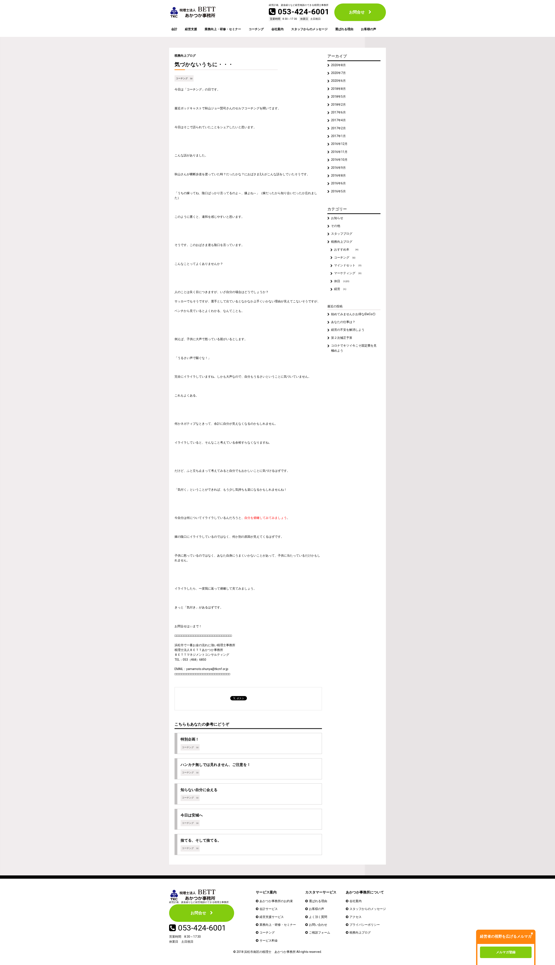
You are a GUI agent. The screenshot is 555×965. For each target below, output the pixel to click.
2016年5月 (338, 191)
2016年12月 (339, 144)
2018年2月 (338, 104)
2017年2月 (338, 128)
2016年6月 (338, 183)
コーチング (256, 29)
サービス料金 (269, 940)
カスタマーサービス (320, 892)
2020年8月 (338, 65)
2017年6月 (338, 112)
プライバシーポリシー (364, 924)
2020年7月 (338, 73)
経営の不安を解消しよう (347, 329)
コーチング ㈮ (184, 78)
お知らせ (337, 218)
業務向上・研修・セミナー (223, 29)
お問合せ (357, 12)
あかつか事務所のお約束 (276, 901)
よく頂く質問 (318, 917)
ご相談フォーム (319, 932)
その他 (335, 226)
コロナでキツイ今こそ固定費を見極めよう (354, 348)
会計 (174, 29)
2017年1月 (338, 136)
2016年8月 (338, 175)
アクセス (355, 917)
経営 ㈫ (340, 289)
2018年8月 (338, 88)
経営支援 (191, 29)
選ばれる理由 (344, 29)
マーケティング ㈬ (347, 273)
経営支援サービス (272, 917)
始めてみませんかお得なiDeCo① (353, 314)
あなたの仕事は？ (343, 322)
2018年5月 (338, 96)
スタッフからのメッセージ (309, 29)
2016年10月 (339, 159)
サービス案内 (266, 892)
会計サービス (269, 909)
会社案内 (277, 29)
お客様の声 (368, 29)
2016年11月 (339, 152)
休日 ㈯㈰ (341, 281)
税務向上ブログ (185, 55)
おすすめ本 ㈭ (346, 249)
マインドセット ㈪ (347, 265)
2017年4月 (338, 120)
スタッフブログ (341, 233)
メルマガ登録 (506, 952)
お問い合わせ (318, 924)
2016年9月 (338, 167)
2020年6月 (338, 80)
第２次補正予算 (341, 337)
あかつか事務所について (365, 892)
